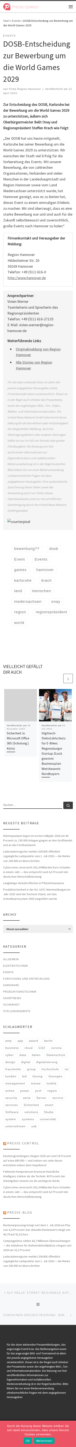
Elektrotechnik (15, 966)
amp (8, 1040)
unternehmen (15, 1126)
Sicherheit (11, 1004)
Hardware (11, 985)
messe (36, 1083)
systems (28, 1119)
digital (25, 1062)
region (52, 1090)
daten (36, 1055)
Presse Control (23, 1143)
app (20, 1040)
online (10, 1090)
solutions (31, 1112)
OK (28, 1440)
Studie (49, 1112)
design (10, 1062)
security (11, 1097)
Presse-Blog (19, 1212)
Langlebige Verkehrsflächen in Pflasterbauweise (33, 883)
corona (56, 1047)
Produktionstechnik (20, 991)
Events (16, 21)
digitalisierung (47, 1062)
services (11, 1105)
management (15, 1083)
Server (41, 1097)
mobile (51, 1083)
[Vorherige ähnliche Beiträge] (58, 678)
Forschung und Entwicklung (26, 978)
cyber (9, 1055)
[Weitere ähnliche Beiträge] (68, 678)
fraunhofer (13, 1069)
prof (38, 1090)
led (24, 1076)
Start (6, 21)
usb (34, 1126)
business (12, 1047)
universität (48, 1119)
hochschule (50, 1069)
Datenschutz (55, 1055)
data (22, 1055)
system (10, 1119)
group (31, 1069)
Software (12, 1112)
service (57, 1097)
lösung (38, 1076)
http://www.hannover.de (27, 277)
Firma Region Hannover (25, 89)
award (33, 1040)
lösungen (55, 1076)
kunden (10, 1076)
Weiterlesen (44, 1440)
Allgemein (11, 959)
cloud (28, 1047)
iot (67, 1069)
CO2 (41, 1047)
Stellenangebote (17, 1011)
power (25, 1090)
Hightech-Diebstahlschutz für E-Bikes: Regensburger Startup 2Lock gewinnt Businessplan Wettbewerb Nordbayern (54, 753)
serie (27, 1097)
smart (49, 1105)
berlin (48, 1040)
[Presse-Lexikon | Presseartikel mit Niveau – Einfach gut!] (20, 6)
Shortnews (12, 998)
